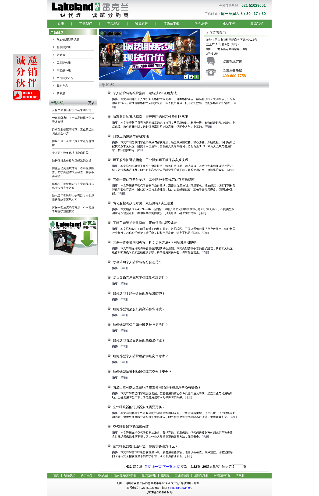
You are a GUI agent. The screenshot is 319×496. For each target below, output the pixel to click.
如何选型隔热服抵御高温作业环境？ (139, 309)
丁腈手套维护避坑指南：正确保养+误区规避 (145, 223)
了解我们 (85, 23)
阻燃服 (61, 55)
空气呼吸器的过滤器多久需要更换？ (139, 407)
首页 (61, 23)
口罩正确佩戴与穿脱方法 (131, 136)
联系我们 (257, 23)
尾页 (176, 466)
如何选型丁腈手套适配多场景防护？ (139, 293)
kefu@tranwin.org (181, 487)
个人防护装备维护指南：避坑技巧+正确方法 (145, 93)
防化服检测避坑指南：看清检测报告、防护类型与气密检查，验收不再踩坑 (73, 172)
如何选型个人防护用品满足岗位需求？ (140, 356)
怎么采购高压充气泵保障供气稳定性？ (140, 278)
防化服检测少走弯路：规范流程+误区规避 (143, 203)
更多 (91, 103)
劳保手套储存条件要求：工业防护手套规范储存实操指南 (154, 179)
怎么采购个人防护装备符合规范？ (137, 262)
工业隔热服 (64, 62)
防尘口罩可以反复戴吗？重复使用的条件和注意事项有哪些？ (157, 387)
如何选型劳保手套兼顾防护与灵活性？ (140, 325)
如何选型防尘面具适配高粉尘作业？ (139, 340)
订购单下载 (171, 23)
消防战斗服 (64, 70)
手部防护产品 (65, 78)
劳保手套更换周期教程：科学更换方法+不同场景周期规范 (154, 242)
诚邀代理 (141, 23)
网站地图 (103, 475)
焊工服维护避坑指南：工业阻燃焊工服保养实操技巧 (150, 160)
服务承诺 (201, 23)
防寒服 (61, 93)
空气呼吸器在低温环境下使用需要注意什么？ (145, 446)
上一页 (157, 466)
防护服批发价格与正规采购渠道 (71, 160)
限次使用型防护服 (68, 39)
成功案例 (229, 23)
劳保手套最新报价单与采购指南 (71, 110)
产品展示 (113, 23)
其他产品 (62, 85)
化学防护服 (64, 47)
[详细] (208, 126)
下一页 (167, 466)
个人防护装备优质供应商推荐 (70, 153)
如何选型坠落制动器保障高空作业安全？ (142, 372)
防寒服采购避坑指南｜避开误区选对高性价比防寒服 (150, 117)
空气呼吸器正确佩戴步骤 (131, 426)
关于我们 (86, 475)
